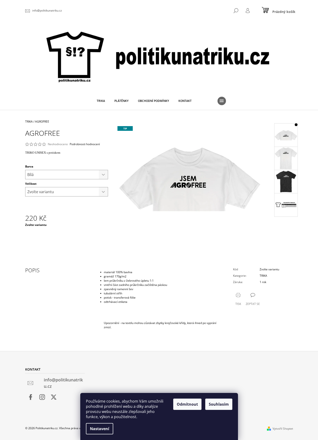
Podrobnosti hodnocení (85, 144)
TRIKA (263, 276)
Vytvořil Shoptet (283, 429)
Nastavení (99, 428)
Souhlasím (219, 404)
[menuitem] (101, 101)
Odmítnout (187, 404)
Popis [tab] (32, 270)
